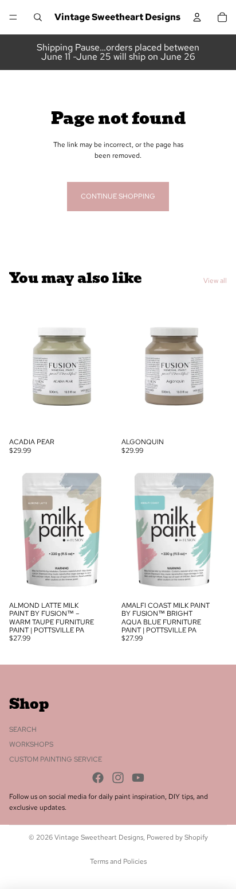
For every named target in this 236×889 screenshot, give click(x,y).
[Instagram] (118, 777)
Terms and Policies (118, 861)
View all (215, 280)
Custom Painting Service (55, 759)
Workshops (31, 744)
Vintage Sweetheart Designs (98, 837)
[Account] (197, 17)
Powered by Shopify (177, 837)
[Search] (37, 17)
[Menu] (13, 17)
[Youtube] (138, 777)
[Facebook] (98, 777)
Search (23, 728)
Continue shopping (118, 196)
